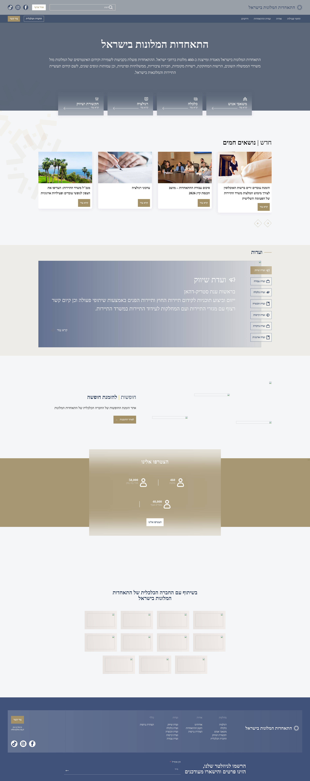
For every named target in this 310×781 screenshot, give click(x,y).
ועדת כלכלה (172, 728)
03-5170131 (17, 727)
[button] (258, 223)
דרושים (244, 18)
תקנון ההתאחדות (194, 728)
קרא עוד (264, 202)
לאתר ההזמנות (125, 419)
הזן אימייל (176, 762)
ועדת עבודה (172, 738)
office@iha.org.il (17, 729)
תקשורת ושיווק (219, 735)
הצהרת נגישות (195, 731)
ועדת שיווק (173, 724)
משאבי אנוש (220, 731)
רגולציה (223, 724)
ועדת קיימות (172, 735)
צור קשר (14, 18)
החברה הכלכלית (34, 18)
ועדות (175, 717)
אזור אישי (39, 7)
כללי (152, 717)
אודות (279, 18)
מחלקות (223, 717)
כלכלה (223, 728)
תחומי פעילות (294, 18)
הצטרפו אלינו (155, 522)
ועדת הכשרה (172, 731)
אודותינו (198, 724)
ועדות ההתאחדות (262, 18)
